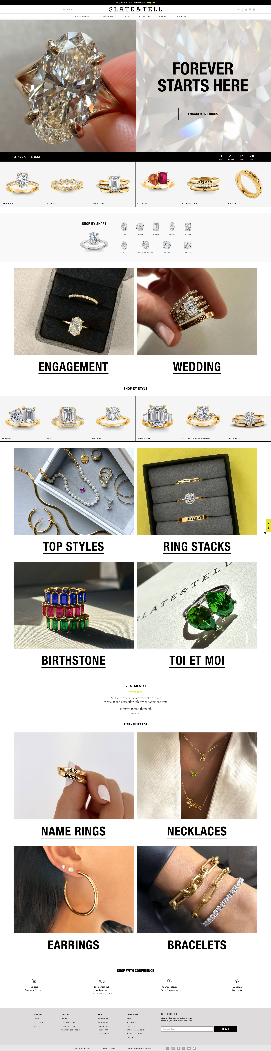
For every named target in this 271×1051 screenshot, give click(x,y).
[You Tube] (189, 1048)
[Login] (246, 10)
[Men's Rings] (248, 184)
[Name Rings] (74, 788)
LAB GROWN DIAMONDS (136, 1030)
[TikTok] (194, 1048)
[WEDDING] (67, 184)
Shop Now (151, 2)
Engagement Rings (83, 16)
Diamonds (126, 16)
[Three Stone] (158, 419)
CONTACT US (103, 1019)
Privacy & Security (109, 1048)
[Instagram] (173, 1048)
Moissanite (132, 1026)
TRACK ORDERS (103, 1026)
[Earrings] (74, 902)
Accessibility (103, 1033)
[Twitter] (183, 1048)
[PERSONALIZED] (203, 184)
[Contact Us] (242, 10)
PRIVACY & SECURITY (69, 1026)
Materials (131, 1022)
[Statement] (22, 419)
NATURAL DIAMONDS (135, 1033)
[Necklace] (197, 788)
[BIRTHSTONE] (158, 184)
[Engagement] (74, 324)
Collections (180, 16)
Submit (225, 1029)
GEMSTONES (132, 1037)
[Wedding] (197, 324)
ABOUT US (64, 1019)
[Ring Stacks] (197, 504)
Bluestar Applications (144, 1048)
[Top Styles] (74, 504)
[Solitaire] (113, 419)
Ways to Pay (103, 1030)
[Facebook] (167, 1048)
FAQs (129, 1019)
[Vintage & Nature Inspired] (203, 419)
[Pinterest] (178, 1048)
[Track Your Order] (238, 10)
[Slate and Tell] (135, 9)
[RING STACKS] (113, 184)
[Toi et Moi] (197, 618)
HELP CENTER (103, 1022)
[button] (268, 525)
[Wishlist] (250, 10)
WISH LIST (38, 1026)
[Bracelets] (197, 902)
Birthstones (144, 16)
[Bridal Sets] (248, 419)
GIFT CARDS (38, 1022)
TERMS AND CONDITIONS (70, 1030)
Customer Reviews (69, 1022)
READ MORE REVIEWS (135, 724)
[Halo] (67, 419)
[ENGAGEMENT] (22, 184)
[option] (135, 703)
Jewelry (162, 16)
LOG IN (36, 1019)
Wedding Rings (106, 16)
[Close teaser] (265, 533)
